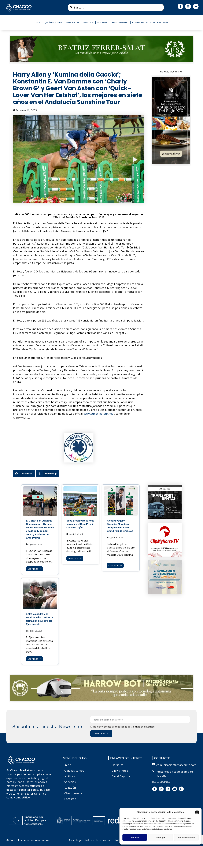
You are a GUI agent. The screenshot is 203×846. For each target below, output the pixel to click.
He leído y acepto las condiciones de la (124, 726)
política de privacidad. (144, 726)
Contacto (138, 22)
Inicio (38, 22)
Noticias (70, 22)
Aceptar (134, 837)
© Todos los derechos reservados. (28, 840)
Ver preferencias (186, 837)
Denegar (160, 837)
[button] (197, 812)
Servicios (88, 22)
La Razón (102, 22)
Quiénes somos (53, 22)
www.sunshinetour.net (98, 413)
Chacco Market (120, 22)
